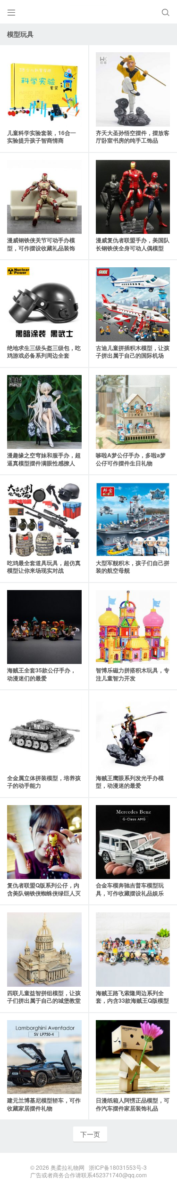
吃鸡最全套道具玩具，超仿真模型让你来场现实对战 (44, 567)
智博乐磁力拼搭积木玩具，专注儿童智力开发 (132, 674)
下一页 (90, 1134)
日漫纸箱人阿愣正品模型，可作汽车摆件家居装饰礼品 (132, 1104)
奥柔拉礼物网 (67, 1167)
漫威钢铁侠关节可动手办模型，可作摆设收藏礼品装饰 (41, 244)
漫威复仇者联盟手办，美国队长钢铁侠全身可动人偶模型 (132, 244)
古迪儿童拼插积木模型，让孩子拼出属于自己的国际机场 (132, 351)
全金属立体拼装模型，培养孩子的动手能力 (44, 782)
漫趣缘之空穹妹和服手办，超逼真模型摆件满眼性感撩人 (44, 459)
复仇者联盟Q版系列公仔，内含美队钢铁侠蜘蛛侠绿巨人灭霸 (44, 893)
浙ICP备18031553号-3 (118, 1167)
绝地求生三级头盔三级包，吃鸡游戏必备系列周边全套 (44, 351)
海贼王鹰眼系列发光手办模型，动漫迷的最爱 (130, 782)
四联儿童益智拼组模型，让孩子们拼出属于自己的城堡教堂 (44, 997)
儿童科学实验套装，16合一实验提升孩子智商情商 (41, 136)
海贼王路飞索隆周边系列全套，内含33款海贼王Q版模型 (132, 997)
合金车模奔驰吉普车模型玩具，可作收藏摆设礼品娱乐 (130, 889)
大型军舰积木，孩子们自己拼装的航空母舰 (132, 567)
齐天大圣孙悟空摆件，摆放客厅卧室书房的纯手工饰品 (132, 136)
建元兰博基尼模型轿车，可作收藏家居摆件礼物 (44, 1104)
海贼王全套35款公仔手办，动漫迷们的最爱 (41, 674)
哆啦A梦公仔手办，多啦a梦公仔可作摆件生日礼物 (131, 459)
